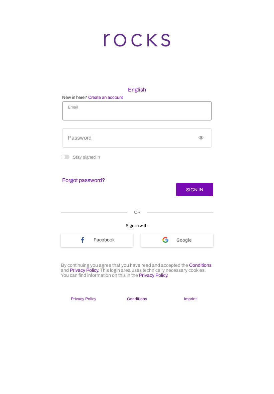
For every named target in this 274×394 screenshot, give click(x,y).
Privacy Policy (84, 270)
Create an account (105, 97)
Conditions (200, 265)
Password (80, 138)
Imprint (190, 299)
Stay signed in (86, 157)
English (137, 89)
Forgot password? (83, 180)
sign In (194, 189)
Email (73, 107)
